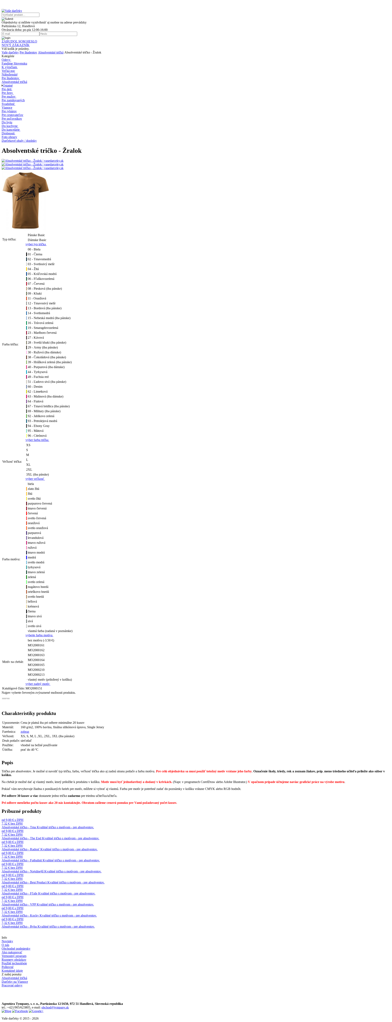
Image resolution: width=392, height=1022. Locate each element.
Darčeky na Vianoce (15, 981)
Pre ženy (7, 93)
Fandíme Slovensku (14, 63)
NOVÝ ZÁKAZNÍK (16, 45)
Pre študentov (28, 52)
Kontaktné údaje (12, 970)
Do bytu (7, 122)
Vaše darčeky (10, 52)
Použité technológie (14, 963)
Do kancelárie (11, 129)
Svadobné (8, 104)
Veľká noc (8, 71)
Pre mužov (9, 96)
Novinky (7, 941)
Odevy (6, 59)
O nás (5, 945)
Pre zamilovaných (13, 100)
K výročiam (9, 67)
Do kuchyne (10, 126)
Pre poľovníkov (12, 118)
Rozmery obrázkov (14, 959)
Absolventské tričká (50, 52)
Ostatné (8, 85)
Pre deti (6, 89)
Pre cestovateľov (12, 115)
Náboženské (10, 74)
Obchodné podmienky (16, 948)
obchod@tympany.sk (55, 1007)
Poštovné (7, 967)
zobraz (25, 731)
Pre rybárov (9, 111)
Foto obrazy (9, 137)
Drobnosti (8, 133)
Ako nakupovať (12, 952)
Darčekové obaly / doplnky (19, 140)
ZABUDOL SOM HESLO (19, 41)
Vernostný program (14, 956)
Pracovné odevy (12, 985)
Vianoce (7, 107)
